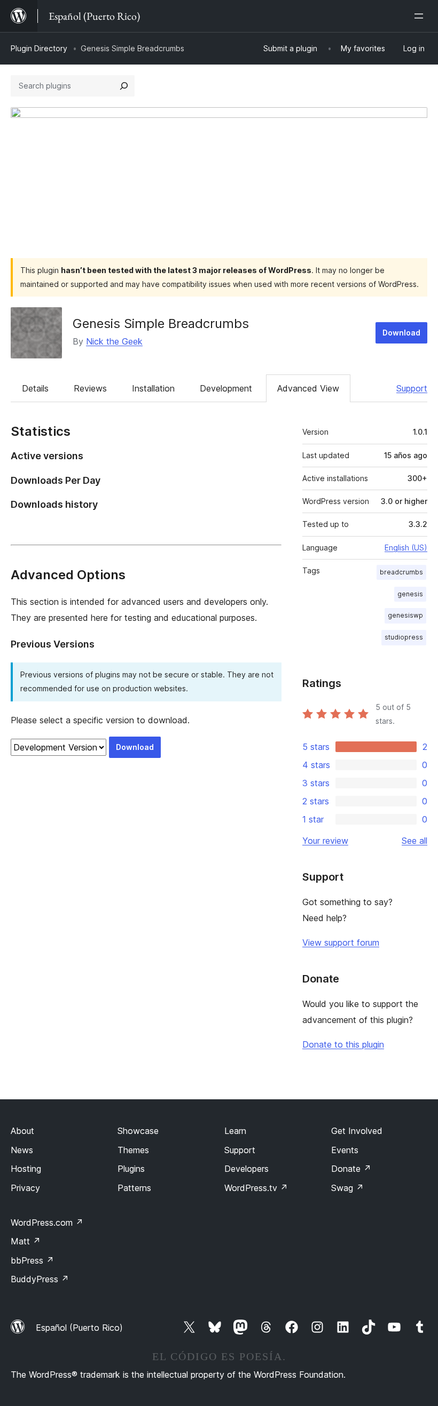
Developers (246, 1168)
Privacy (25, 1188)
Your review (325, 840)
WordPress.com (47, 1222)
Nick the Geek (114, 341)
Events (344, 1150)
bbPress (32, 1260)
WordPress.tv (256, 1188)
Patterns (134, 1188)
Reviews (90, 388)
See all (414, 840)
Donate (351, 1168)
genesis (410, 594)
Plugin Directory (39, 48)
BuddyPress (40, 1279)
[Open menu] (421, 16)
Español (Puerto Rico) (79, 1327)
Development (226, 388)
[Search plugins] (124, 86)
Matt (26, 1241)
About (22, 1130)
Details (35, 388)
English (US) (406, 547)
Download (401, 332)
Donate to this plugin (343, 1044)
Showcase (138, 1130)
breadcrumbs (401, 572)
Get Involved (356, 1130)
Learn (235, 1130)
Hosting (26, 1168)
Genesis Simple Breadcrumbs (161, 323)
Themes (133, 1150)
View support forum (340, 942)
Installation (153, 388)
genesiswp (405, 615)
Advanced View (308, 388)
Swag (347, 1188)
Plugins (131, 1168)
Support (411, 388)
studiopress (404, 637)
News (22, 1150)
